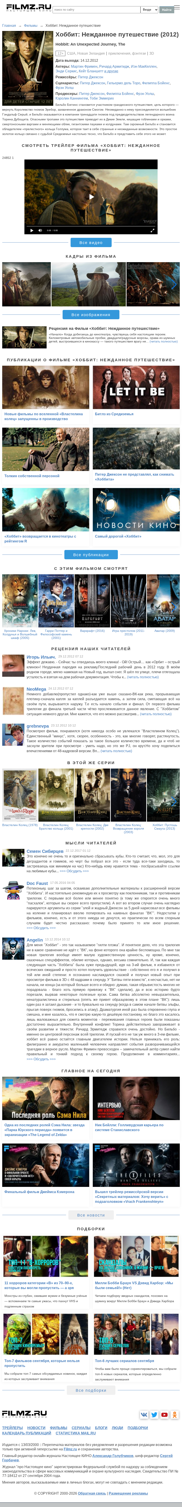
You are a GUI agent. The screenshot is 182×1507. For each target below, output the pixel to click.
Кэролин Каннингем (71, 98)
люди (117, 1428)
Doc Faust (37, 883)
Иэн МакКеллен (143, 66)
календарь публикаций (26, 1433)
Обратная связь (92, 1493)
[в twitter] (154, 1415)
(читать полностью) (164, 341)
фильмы (58, 1428)
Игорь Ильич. (41, 657)
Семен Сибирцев (45, 851)
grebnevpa (38, 726)
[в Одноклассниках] (175, 1415)
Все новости (91, 1215)
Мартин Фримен (84, 66)
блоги (101, 1428)
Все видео (91, 242)
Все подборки (91, 1390)
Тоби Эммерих (102, 98)
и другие (111, 71)
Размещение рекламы (128, 1493)
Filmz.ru (70, 1449)
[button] (174, 284)
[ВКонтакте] (144, 1415)
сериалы (81, 1428)
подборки (138, 1428)
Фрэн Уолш (64, 88)
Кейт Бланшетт (91, 71)
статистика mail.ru (76, 1433)
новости (36, 1428)
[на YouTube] (164, 1415)
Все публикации (91, 555)
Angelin (35, 940)
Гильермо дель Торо (123, 83)
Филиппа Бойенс (156, 83)
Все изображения (91, 315)
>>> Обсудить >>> (74, 871)
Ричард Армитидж (114, 66)
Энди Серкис (66, 71)
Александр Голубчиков (112, 1456)
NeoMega (36, 689)
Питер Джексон (90, 77)
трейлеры (12, 1428)
